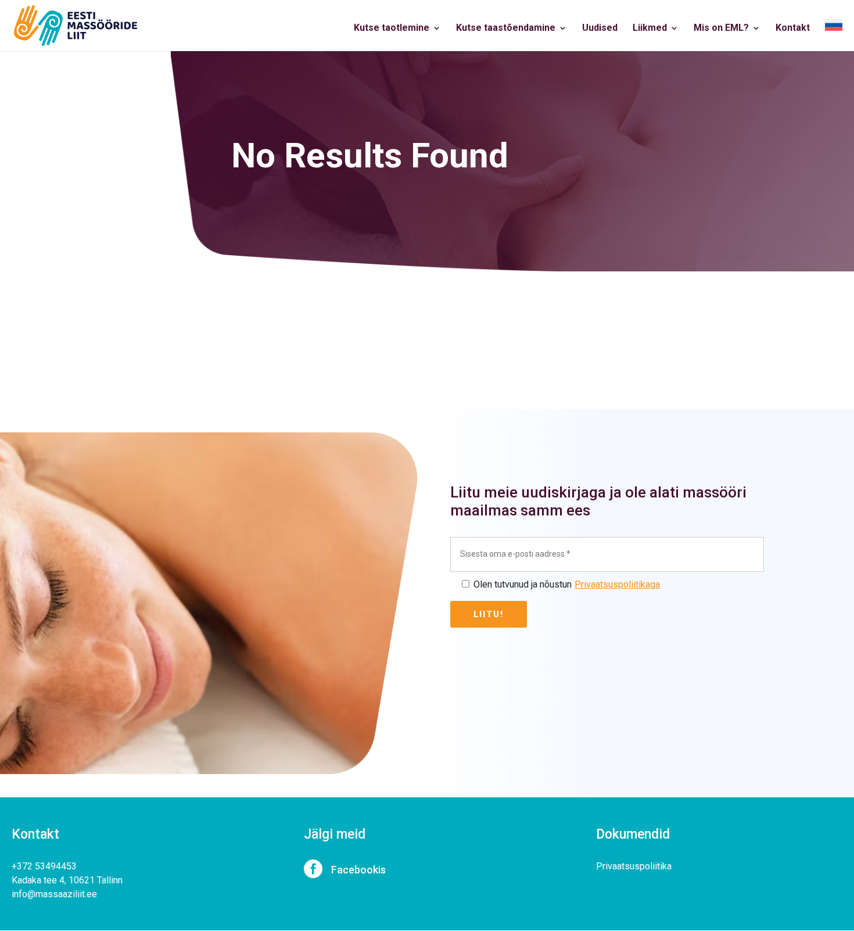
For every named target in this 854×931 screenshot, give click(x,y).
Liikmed (650, 28)
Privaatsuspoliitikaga (617, 584)
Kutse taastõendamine (505, 28)
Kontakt (793, 28)
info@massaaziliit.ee (54, 894)
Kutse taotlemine (391, 28)
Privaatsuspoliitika (634, 866)
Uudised (600, 28)
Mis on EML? (721, 28)
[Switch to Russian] (833, 35)
